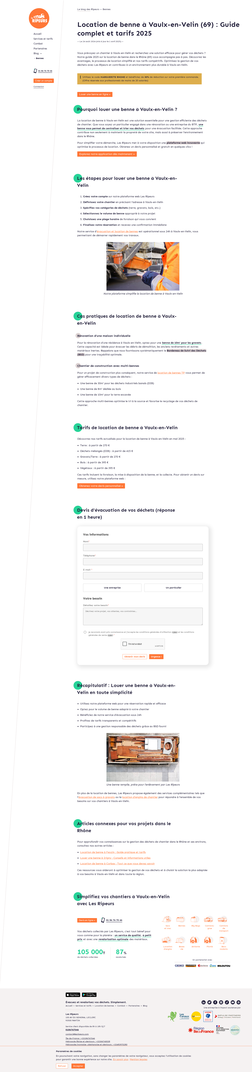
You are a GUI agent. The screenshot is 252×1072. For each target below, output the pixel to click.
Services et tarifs (43, 38)
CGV (110, 635)
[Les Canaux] (184, 1016)
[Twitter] (209, 1002)
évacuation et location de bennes (117, 231)
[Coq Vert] (172, 1017)
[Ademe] (208, 1017)
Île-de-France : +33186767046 (80, 1038)
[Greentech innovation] (228, 1030)
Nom (86, 541)
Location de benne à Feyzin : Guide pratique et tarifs (113, 852)
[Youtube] (233, 1002)
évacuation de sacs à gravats (96, 797)
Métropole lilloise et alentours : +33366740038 (88, 1041)
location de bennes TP (171, 372)
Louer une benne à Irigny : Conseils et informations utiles (115, 858)
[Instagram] (221, 1002)
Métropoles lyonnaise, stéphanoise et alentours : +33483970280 (96, 1044)
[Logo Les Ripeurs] (39, 18)
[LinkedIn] (204, 1002)
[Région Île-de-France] (201, 1030)
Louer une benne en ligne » (95, 94)
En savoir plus (120, 1059)
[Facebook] (215, 1002)
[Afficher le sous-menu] (41, 53)
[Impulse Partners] (227, 1016)
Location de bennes (104, 1006)
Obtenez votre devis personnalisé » (101, 485)
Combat (38, 43)
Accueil (37, 33)
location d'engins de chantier (140, 797)
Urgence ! (156, 656)
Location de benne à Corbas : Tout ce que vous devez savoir (117, 863)
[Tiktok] (227, 1002)
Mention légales (138, 1059)
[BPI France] (196, 1017)
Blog (36, 53)
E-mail (87, 569)
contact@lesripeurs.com (77, 1034)
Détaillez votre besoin (96, 605)
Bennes (40, 58)
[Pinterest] (239, 1002)
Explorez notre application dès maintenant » (107, 154)
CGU (175, 632)
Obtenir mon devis (134, 656)
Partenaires (40, 48)
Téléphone (89, 555)
